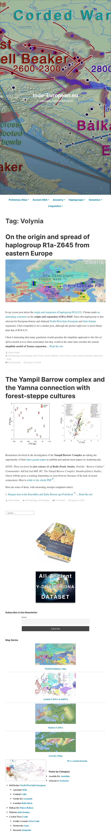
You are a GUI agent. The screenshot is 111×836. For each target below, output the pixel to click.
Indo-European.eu (55, 95)
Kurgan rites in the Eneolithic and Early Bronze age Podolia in (41, 494)
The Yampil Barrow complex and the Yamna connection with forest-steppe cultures (55, 387)
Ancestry (58, 199)
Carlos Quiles (14, 352)
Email (24, 617)
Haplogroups (76, 199)
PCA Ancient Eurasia (77, 760)
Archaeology (26, 355)
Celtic (24, 794)
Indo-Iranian (89, 321)
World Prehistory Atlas (55, 668)
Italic (24, 789)
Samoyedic (26, 830)
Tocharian (64, 780)
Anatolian (65, 776)
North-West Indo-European (64, 321)
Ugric (26, 825)
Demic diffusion (51, 355)
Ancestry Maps (56, 755)
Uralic (9, 359)
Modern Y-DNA (55, 727)
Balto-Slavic (27, 803)
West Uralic (34, 821)
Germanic (27, 798)
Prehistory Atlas (18, 199)
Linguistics (54, 206)
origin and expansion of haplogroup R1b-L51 (58, 312)
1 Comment (60, 500)
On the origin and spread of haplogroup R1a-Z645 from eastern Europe (47, 245)
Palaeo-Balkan (26, 807)
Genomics (94, 199)
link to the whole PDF (40, 480)
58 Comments (14, 362)
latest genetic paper (36, 459)
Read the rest (57, 346)
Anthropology (14, 355)
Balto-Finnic (38, 355)
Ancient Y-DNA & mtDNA (55, 699)
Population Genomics (93, 355)
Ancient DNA (40, 199)
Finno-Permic (65, 355)
